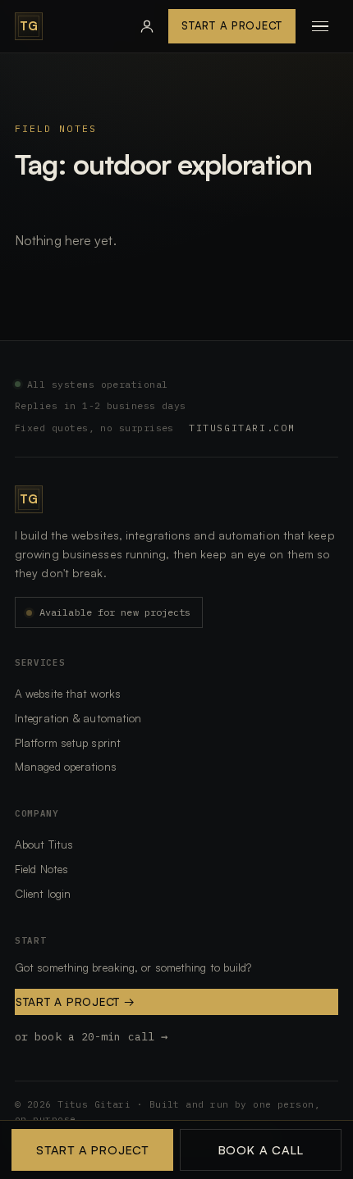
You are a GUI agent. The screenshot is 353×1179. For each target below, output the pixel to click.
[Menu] (320, 26)
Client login (43, 893)
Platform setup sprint (68, 742)
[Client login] (147, 26)
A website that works (68, 693)
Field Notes (56, 128)
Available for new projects (115, 612)
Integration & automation (78, 718)
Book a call (261, 1149)
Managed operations (66, 766)
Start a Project (231, 25)
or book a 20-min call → (91, 1036)
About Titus (44, 844)
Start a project (75, 1001)
